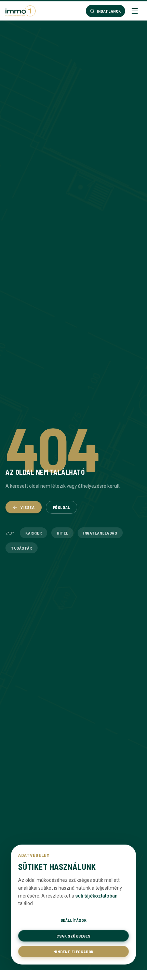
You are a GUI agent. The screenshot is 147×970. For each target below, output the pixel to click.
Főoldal (61, 507)
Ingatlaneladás (100, 532)
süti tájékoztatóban (96, 896)
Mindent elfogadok (73, 951)
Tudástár (21, 547)
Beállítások (74, 920)
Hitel (62, 532)
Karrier (33, 532)
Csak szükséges (73, 935)
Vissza (28, 507)
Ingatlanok (109, 11)
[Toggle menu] (135, 11)
